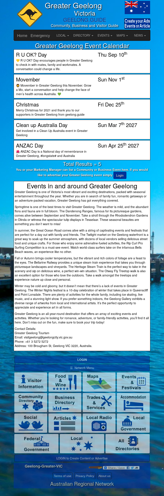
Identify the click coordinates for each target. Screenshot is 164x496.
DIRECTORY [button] (82, 35)
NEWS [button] (139, 35)
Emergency (40, 35)
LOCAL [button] (61, 35)
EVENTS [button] (104, 35)
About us (104, 476)
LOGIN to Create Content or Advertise (82, 458)
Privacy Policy (85, 476)
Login (120, 175)
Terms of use (62, 476)
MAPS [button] (121, 35)
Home (22, 35)
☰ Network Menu (82, 368)
